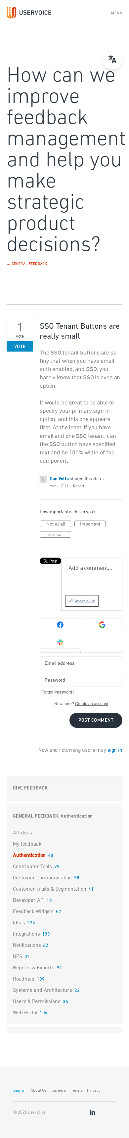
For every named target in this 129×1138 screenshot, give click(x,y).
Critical (59, 535)
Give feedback (30, 788)
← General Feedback (27, 264)
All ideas (22, 833)
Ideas (19, 923)
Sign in (19, 1090)
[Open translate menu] (112, 59)
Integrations (26, 934)
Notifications (27, 945)
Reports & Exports (33, 968)
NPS (17, 956)
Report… (79, 486)
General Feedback (35, 816)
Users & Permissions (37, 1001)
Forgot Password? (58, 692)
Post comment (95, 720)
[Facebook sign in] (60, 624)
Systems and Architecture (42, 990)
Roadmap (23, 979)
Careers (59, 1090)
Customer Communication (42, 878)
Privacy (93, 1090)
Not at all (58, 524)
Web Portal (25, 1013)
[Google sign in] (102, 624)
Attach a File (85, 601)
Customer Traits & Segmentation (49, 889)
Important (93, 524)
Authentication (77, 816)
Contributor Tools (32, 866)
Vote (20, 347)
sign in (115, 750)
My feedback (27, 844)
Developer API (28, 900)
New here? (81, 703)
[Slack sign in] (60, 642)
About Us (38, 1090)
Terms (76, 1090)
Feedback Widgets (33, 911)
